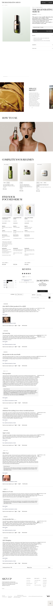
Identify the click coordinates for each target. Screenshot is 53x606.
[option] (16, 24)
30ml (38, 182)
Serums (33, 7)
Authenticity (9, 597)
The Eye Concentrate (24, 184)
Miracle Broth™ (29, 583)
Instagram (45, 580)
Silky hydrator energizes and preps (9, 185)
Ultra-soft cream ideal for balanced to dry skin (43, 187)
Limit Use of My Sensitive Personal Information (35, 596)
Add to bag (35, 31)
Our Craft (28, 581)
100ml (4, 182)
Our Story (28, 580)
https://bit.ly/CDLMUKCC (23, 393)
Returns (35, 581)
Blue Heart (28, 585)
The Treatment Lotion (8, 184)
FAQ (35, 583)
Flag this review (24, 325)
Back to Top (29, 567)
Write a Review (42, 291)
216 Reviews (39, 14)
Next (49, 567)
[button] (6, 320)
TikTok (44, 586)
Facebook (45, 581)
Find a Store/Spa (37, 585)
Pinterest (44, 583)
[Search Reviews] (49, 297)
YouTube (44, 585)
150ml (8, 182)
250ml (45, 182)
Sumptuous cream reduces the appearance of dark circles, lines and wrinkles (26, 186)
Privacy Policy (10, 596)
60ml (41, 182)
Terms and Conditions (17, 597)
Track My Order (37, 580)
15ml (21, 182)
